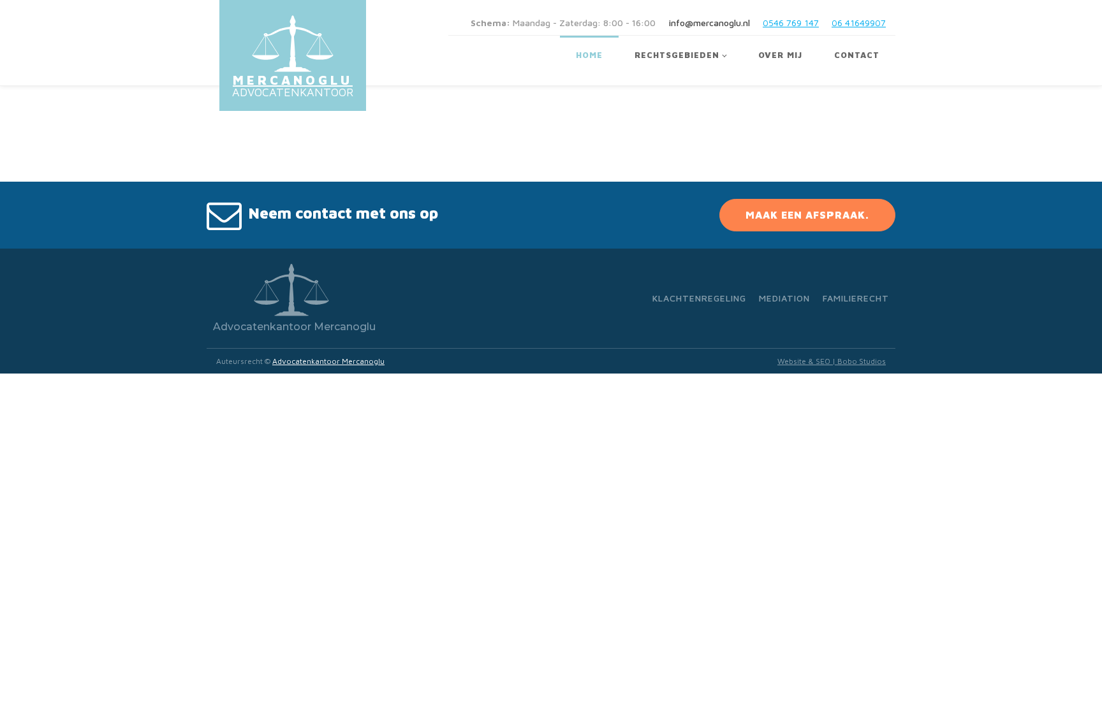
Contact (856, 55)
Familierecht (856, 298)
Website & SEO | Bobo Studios (831, 361)
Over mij (780, 55)
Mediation (784, 298)
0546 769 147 (791, 22)
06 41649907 (859, 22)
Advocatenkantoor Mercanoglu (328, 361)
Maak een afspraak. (807, 215)
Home (589, 55)
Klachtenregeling (699, 298)
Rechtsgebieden (677, 55)
